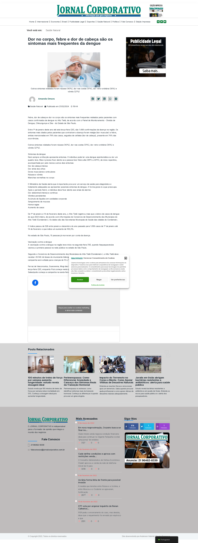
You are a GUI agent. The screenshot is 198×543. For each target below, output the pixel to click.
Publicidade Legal (76, 22)
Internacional (42, 22)
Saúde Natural (103, 22)
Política (115, 22)
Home (31, 22)
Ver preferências (118, 279)
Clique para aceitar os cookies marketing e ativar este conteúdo (73, 309)
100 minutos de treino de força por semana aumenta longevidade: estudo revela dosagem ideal (45, 381)
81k (133, 426)
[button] (126, 258)
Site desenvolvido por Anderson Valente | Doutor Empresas (146, 536)
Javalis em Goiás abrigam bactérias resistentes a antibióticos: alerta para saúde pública (152, 381)
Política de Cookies (97, 285)
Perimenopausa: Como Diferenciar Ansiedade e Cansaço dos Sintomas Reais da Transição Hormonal (80, 381)
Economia (55, 22)
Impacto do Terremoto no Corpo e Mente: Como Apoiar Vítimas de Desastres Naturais (116, 380)
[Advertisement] (146, 95)
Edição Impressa (143, 22)
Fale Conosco (127, 22)
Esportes (91, 22)
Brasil (64, 22)
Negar (99, 279)
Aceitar (80, 279)
